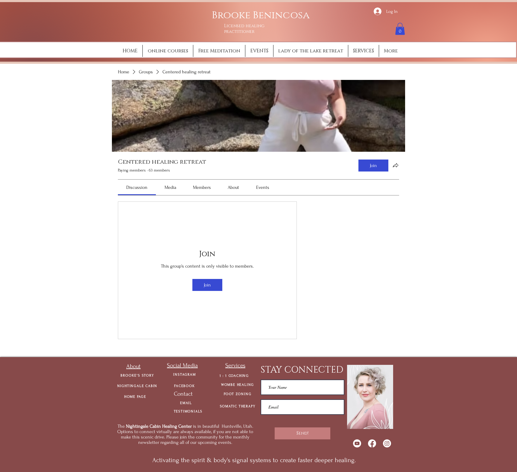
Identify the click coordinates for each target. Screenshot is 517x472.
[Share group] (395, 165)
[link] (137, 187)
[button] (400, 29)
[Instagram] (387, 443)
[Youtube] (357, 443)
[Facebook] (372, 443)
